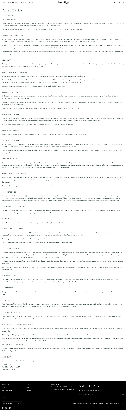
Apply (28, 387)
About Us (4, 394)
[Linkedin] (10, 408)
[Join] (121, 394)
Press (3, 397)
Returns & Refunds (116, 403)
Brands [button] (30, 384)
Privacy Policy (103, 403)
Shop (3, 387)
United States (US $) (11, 403)
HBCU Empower (7, 390)
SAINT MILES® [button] (56, 384)
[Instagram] (6, 408)
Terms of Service (91, 403)
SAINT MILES (77, 403)
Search (29, 390)
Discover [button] (5, 384)
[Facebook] (3, 408)
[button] (4, 2)
